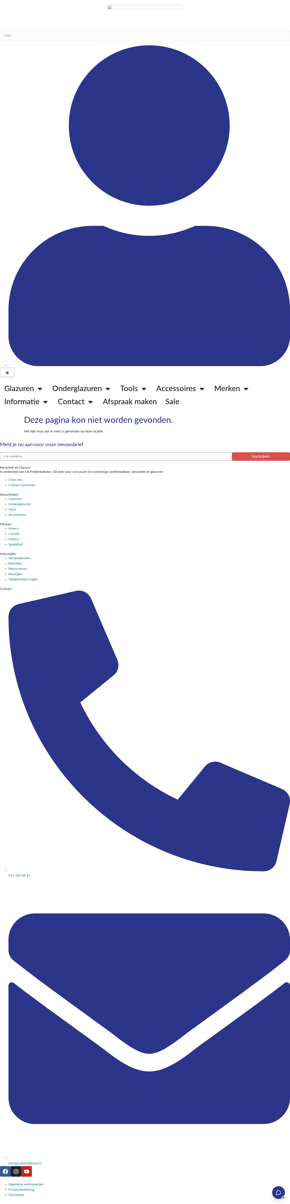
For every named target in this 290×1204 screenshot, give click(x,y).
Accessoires (176, 389)
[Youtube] (26, 1171)
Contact (71, 402)
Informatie (21, 402)
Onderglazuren (77, 389)
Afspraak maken (130, 402)
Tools (129, 389)
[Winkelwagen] (7, 372)
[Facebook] (5, 1171)
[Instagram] (16, 1171)
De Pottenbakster (38, 471)
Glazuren (19, 389)
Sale (172, 402)
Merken (227, 389)
